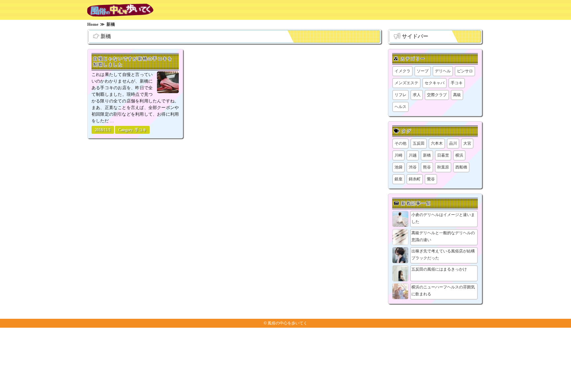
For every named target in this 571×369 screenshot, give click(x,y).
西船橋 (461, 167)
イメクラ (402, 71)
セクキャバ (434, 83)
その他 (400, 143)
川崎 (398, 155)
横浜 (459, 155)
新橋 (427, 155)
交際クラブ (437, 94)
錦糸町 (415, 179)
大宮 (467, 143)
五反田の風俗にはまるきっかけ (439, 269)
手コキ (140, 130)
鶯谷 (431, 179)
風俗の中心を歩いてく (287, 323)
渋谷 (413, 167)
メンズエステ (406, 83)
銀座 (398, 179)
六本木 (437, 143)
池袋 (398, 167)
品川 (453, 143)
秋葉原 (443, 167)
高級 (457, 94)
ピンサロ (465, 71)
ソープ (423, 71)
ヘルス (400, 106)
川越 (413, 155)
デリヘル (443, 71)
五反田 (419, 143)
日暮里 (443, 155)
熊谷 (427, 167)
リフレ (400, 94)
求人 (417, 94)
